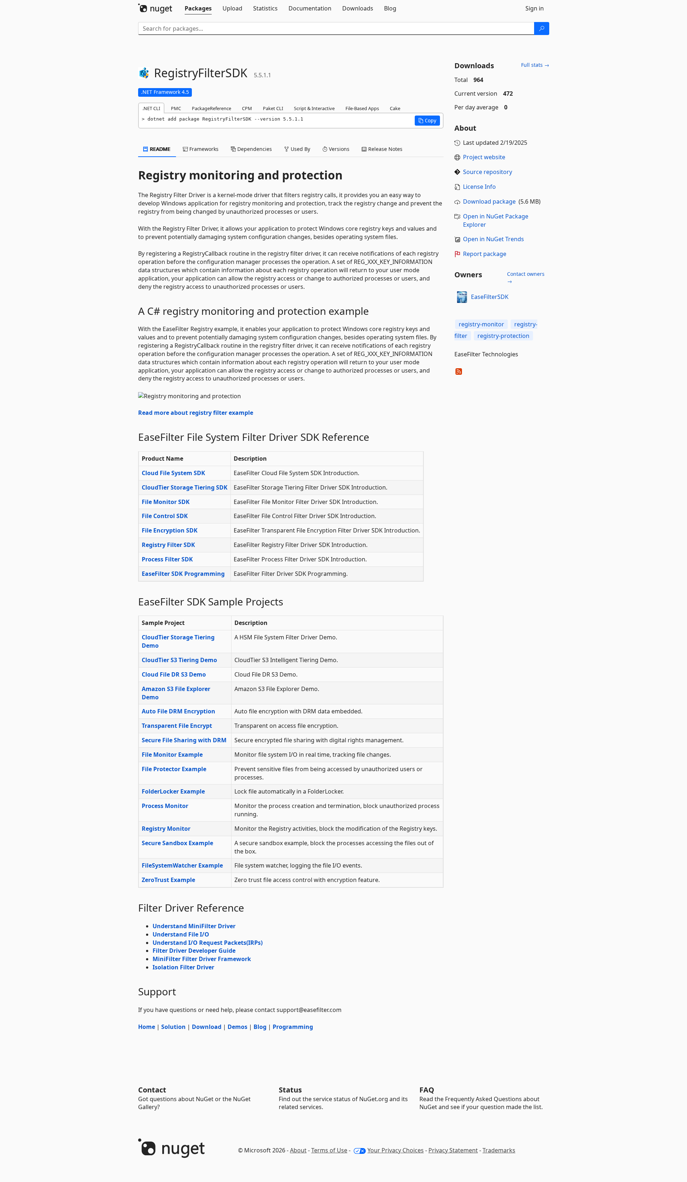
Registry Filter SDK (168, 545)
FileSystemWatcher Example (182, 865)
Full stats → (535, 64)
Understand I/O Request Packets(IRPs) (208, 943)
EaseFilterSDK (489, 297)
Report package (484, 254)
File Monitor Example (172, 755)
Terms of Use (329, 1150)
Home (146, 1027)
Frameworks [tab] (203, 148)
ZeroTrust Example (168, 880)
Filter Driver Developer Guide (194, 951)
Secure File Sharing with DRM (184, 740)
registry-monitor (481, 324)
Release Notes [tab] (384, 148)
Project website (484, 157)
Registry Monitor (166, 829)
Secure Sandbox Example (177, 843)
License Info (479, 187)
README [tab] (160, 148)
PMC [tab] (176, 108)
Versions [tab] (338, 148)
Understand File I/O (181, 934)
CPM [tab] (247, 108)
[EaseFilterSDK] (461, 297)
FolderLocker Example (173, 791)
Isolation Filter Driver (183, 967)
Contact (152, 1090)
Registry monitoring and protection (240, 175)
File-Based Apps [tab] (362, 108)
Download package (489, 201)
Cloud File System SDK (173, 473)
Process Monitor (165, 806)
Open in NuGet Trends (493, 239)
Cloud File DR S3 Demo (174, 674)
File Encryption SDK (170, 530)
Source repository (487, 172)
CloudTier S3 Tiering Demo (179, 660)
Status (290, 1090)
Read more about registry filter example (195, 413)
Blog (260, 1027)
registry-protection (503, 336)
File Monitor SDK (166, 502)
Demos (237, 1027)
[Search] (541, 28)
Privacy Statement (453, 1150)
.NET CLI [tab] (151, 108)
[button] (427, 121)
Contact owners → (526, 277)
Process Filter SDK (167, 559)
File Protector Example (174, 769)
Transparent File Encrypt (177, 726)
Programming (293, 1027)
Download (206, 1027)
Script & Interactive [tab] (314, 108)
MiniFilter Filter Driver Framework (202, 959)
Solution (173, 1027)
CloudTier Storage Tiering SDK (185, 487)
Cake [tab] (395, 108)
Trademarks (499, 1150)
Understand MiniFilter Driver (194, 926)
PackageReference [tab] (211, 108)
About (298, 1150)
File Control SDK (165, 516)
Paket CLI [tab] (273, 108)
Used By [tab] (299, 148)
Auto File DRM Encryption (178, 711)
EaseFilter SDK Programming (183, 574)
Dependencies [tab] (254, 148)
